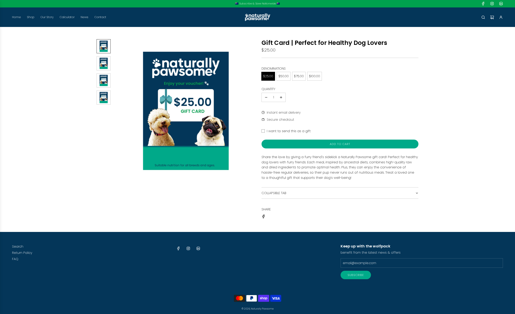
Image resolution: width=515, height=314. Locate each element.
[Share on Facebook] (263, 217)
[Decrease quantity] (266, 97)
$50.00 (283, 76)
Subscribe (356, 275)
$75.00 (299, 76)
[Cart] (492, 17)
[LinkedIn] (500, 4)
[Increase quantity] (281, 97)
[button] (117, 111)
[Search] (483, 17)
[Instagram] (492, 4)
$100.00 (314, 76)
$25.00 (268, 76)
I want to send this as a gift (289, 131)
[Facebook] (483, 4)
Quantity (268, 89)
